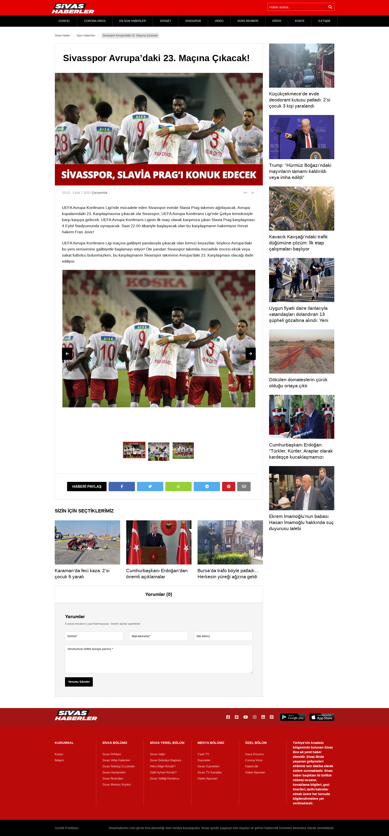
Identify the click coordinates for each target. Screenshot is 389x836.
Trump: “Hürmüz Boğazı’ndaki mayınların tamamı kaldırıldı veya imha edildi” (300, 171)
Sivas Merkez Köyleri (116, 785)
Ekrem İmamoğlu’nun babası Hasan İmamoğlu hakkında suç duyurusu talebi (301, 522)
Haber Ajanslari (208, 778)
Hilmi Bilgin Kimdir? (162, 766)
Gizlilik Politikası (66, 828)
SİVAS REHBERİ (247, 21)
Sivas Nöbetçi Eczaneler (118, 766)
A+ (246, 193)
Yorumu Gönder (79, 682)
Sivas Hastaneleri (114, 772)
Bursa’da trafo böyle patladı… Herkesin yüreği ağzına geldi (228, 574)
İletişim (59, 760)
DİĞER (276, 21)
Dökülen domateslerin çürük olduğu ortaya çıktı (298, 383)
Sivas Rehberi (111, 754)
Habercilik (251, 766)
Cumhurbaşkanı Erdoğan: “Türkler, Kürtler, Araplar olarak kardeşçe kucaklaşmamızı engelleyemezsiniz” (301, 454)
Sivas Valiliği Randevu (164, 778)
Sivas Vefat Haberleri (116, 760)
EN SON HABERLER (132, 21)
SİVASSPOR (193, 21)
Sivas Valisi (157, 754)
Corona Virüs (254, 760)
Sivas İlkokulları (112, 778)
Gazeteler (204, 760)
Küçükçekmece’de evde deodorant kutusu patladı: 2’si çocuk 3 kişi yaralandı (299, 100)
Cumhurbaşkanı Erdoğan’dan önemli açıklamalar (157, 574)
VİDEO (219, 21)
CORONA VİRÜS (95, 21)
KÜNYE (300, 21)
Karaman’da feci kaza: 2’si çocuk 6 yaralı (82, 574)
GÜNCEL (64, 21)
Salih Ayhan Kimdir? (163, 772)
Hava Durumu (254, 754)
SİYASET (165, 21)
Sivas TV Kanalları (210, 772)
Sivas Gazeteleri (208, 766)
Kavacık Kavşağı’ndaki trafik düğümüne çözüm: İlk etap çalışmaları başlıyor (298, 243)
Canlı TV (203, 754)
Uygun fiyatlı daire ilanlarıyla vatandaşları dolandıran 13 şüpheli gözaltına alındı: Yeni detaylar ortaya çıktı (298, 317)
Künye (59, 754)
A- (253, 193)
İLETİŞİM (324, 21)
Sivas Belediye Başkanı (165, 760)
